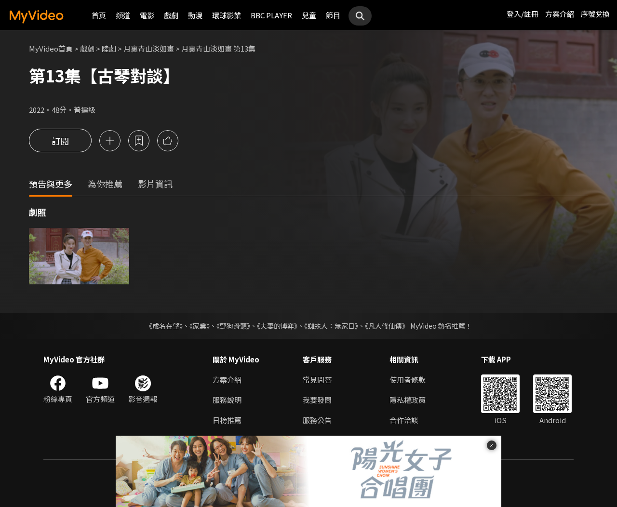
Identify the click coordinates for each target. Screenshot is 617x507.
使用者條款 (407, 379)
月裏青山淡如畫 (148, 48)
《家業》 (199, 326)
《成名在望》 (164, 326)
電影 (147, 15)
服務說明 (227, 400)
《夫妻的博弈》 (277, 326)
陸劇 (109, 48)
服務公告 (317, 420)
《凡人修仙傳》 (387, 326)
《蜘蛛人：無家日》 (331, 326)
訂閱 (60, 140)
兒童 (309, 15)
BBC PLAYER (271, 15)
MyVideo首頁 (51, 48)
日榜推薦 (227, 420)
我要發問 (317, 400)
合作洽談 (403, 420)
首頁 (99, 15)
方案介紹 (559, 14)
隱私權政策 (407, 400)
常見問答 (317, 379)
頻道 (123, 15)
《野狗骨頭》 (233, 326)
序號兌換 (595, 14)
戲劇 (171, 15)
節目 (333, 15)
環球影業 (226, 15)
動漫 (195, 15)
